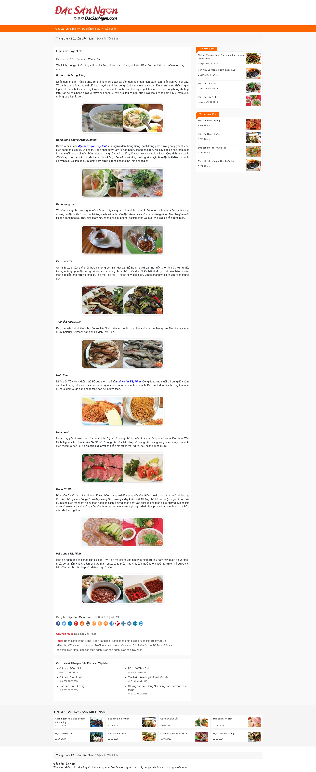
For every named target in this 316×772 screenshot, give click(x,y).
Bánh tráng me (101, 640)
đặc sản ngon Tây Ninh (92, 146)
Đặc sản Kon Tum (117, 733)
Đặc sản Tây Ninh (131, 650)
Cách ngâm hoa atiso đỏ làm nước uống (70, 720)
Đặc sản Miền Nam (82, 38)
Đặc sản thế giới (91, 28)
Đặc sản (168, 645)
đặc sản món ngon (91, 650)
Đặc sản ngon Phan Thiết (173, 733)
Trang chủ (62, 38)
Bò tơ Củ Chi (159, 640)
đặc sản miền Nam (68, 650)
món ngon (87, 645)
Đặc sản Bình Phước (118, 718)
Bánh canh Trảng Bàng (77, 640)
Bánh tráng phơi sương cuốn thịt (131, 640)
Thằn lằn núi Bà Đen (150, 645)
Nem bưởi (113, 645)
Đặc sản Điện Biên (222, 718)
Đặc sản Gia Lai (63, 733)
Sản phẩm (111, 28)
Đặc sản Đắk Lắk (169, 718)
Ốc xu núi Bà (128, 645)
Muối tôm (100, 645)
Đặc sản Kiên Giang (223, 733)
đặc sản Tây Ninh (130, 381)
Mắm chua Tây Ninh (68, 645)
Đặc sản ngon (111, 650)
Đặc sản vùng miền (66, 28)
